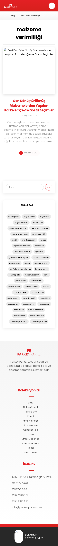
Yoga (31, 448)
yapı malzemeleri (35, 310)
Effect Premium (30, 443)
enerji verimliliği (38, 234)
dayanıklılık (44, 216)
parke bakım (20, 280)
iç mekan (39, 251)
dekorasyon (38, 222)
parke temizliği (29, 298)
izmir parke (39, 246)
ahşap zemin (29, 216)
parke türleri (45, 298)
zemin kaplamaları (19, 321)
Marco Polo (30, 452)
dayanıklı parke (21, 222)
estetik (14, 240)
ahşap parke (13, 216)
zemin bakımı (19, 316)
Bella (30, 402)
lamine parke (14, 275)
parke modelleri (20, 292)
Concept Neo (30, 429)
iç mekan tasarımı (41, 257)
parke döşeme (14, 286)
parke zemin (13, 304)
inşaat (43, 240)
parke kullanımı (31, 286)
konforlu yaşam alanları (20, 269)
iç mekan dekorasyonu (18, 257)
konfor (27, 263)
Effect (30, 416)
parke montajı (38, 292)
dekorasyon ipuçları (17, 228)
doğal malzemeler (20, 234)
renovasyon (44, 304)
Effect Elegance (30, 439)
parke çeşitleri (28, 304)
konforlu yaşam (41, 263)
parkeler (46, 286)
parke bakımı (36, 280)
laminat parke (41, 269)
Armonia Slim (31, 425)
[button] (52, 6)
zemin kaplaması (39, 321)
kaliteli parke (14, 263)
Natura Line (31, 411)
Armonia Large (31, 420)
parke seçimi (12, 298)
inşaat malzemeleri (22, 246)
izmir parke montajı (22, 251)
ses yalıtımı (19, 310)
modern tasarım (32, 275)
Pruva (31, 434)
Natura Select (30, 407)
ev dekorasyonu (28, 240)
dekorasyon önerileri (39, 228)
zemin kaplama (37, 316)
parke (46, 275)
